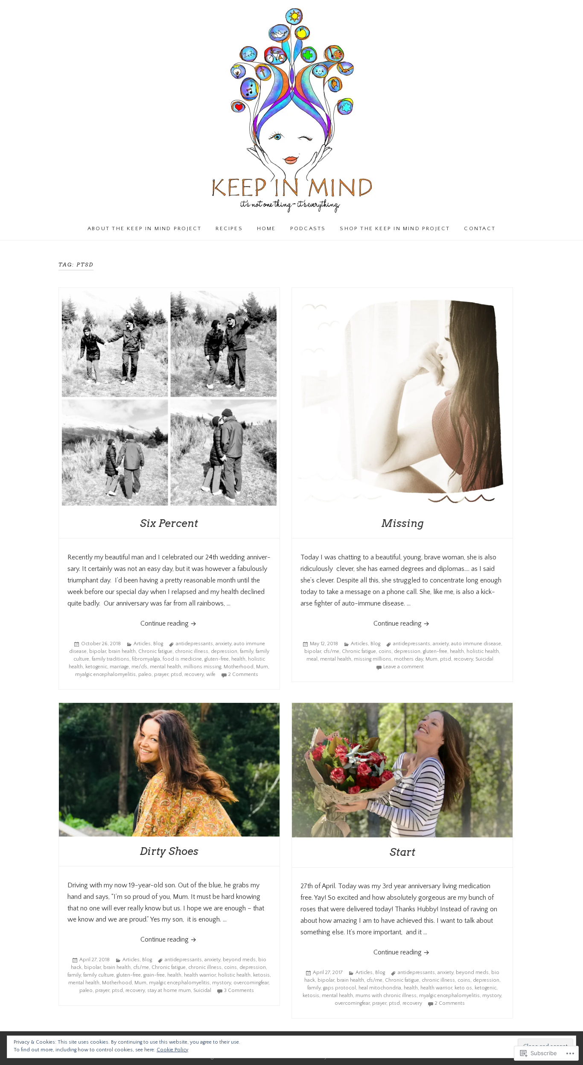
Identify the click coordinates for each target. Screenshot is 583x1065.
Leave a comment (403, 667)
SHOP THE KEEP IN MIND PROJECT (395, 228)
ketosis (261, 975)
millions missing (202, 667)
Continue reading (128, 623)
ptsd (176, 674)
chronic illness (191, 651)
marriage (119, 667)
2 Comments (243, 674)
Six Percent (169, 523)
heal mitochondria (380, 988)
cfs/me (331, 651)
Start (402, 852)
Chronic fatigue (155, 651)
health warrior (200, 975)
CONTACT (479, 228)
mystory (221, 983)
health (238, 659)
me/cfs (139, 667)
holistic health (482, 651)
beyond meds (239, 960)
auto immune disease (476, 644)
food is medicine (182, 659)
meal (312, 659)
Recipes (229, 228)
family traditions (110, 659)
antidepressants (194, 644)
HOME (266, 228)
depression (224, 651)
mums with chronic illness (386, 995)
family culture (98, 975)
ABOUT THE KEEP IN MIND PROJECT (144, 228)
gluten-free (216, 659)
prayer (161, 674)
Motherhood (239, 667)
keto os (463, 988)
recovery (194, 674)
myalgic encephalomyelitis (105, 674)
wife (211, 674)
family (246, 651)
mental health (165, 667)
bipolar (97, 651)
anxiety (223, 644)
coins (385, 651)
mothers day (408, 659)
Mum (262, 667)
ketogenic (96, 667)
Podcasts (308, 228)
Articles (142, 644)
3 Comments (239, 990)
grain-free (154, 975)
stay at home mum (169, 990)
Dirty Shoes (169, 851)
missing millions (372, 659)
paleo (145, 674)
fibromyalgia (146, 659)
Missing (402, 523)
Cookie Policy (172, 1050)
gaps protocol (339, 988)
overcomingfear (250, 983)
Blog (158, 644)
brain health (122, 651)
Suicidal (484, 659)
